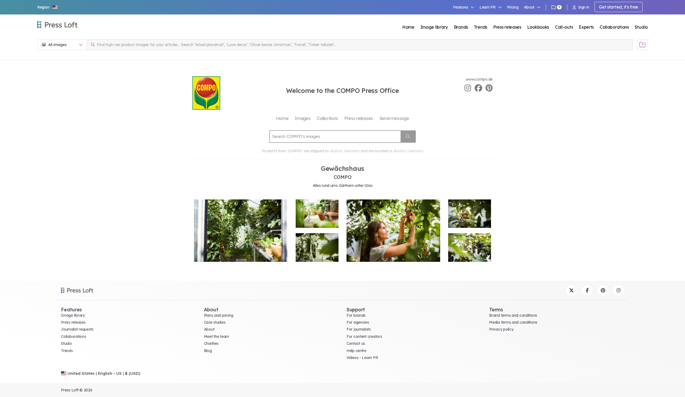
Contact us (356, 343)
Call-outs (564, 27)
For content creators (364, 336)
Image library (434, 27)
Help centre (356, 350)
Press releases (507, 27)
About (209, 329)
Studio (641, 27)
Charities (211, 343)
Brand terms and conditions (513, 315)
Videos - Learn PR (362, 357)
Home (408, 27)
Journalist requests (77, 329)
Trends (480, 27)
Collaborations (614, 27)
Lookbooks (538, 27)
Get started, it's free (618, 7)
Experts (586, 27)
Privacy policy (501, 329)
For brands (356, 315)
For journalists (359, 329)
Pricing (513, 7)
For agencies (358, 322)
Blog (208, 350)
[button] (47, 7)
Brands (461, 27)
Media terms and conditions (513, 322)
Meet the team (216, 336)
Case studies (215, 322)
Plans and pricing (218, 315)
